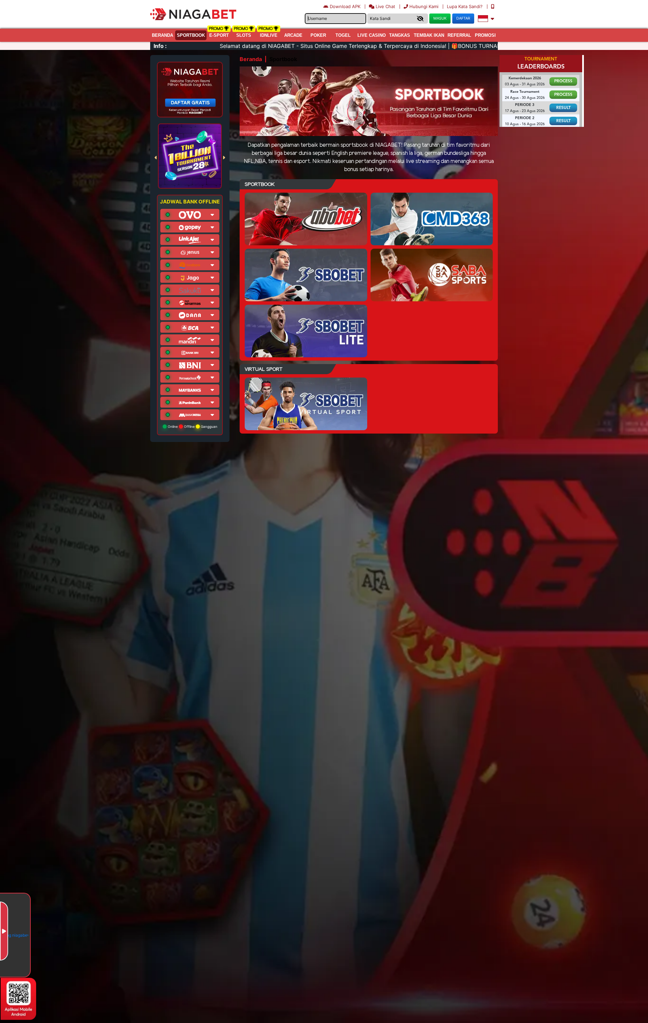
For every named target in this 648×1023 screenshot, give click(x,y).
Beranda (162, 35)
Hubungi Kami (424, 6)
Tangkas (399, 35)
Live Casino (371, 35)
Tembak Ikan (429, 35)
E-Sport (219, 35)
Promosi (485, 35)
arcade (293, 35)
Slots (243, 35)
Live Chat (384, 6)
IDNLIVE (268, 35)
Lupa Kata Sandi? (465, 6)
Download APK (345, 6)
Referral (459, 35)
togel (343, 35)
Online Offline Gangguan (192, 426)
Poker (318, 35)
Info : (160, 46)
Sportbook (191, 35)
